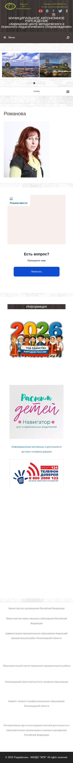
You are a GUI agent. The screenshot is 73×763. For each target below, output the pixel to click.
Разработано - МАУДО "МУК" (30, 757)
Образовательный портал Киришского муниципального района (36, 666)
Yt (40, 11)
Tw (60, 11)
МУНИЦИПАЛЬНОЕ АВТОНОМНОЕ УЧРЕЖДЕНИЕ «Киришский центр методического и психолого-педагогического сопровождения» (36, 22)
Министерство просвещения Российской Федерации (37, 608)
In (54, 15)
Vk (47, 11)
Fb (54, 11)
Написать (36, 271)
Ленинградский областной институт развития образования (36, 682)
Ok (67, 11)
